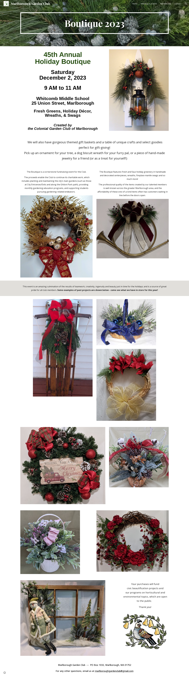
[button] (186, 4)
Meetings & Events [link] (149, 3)
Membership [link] (165, 3)
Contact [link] (177, 3)
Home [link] (134, 3)
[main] (94, 23)
